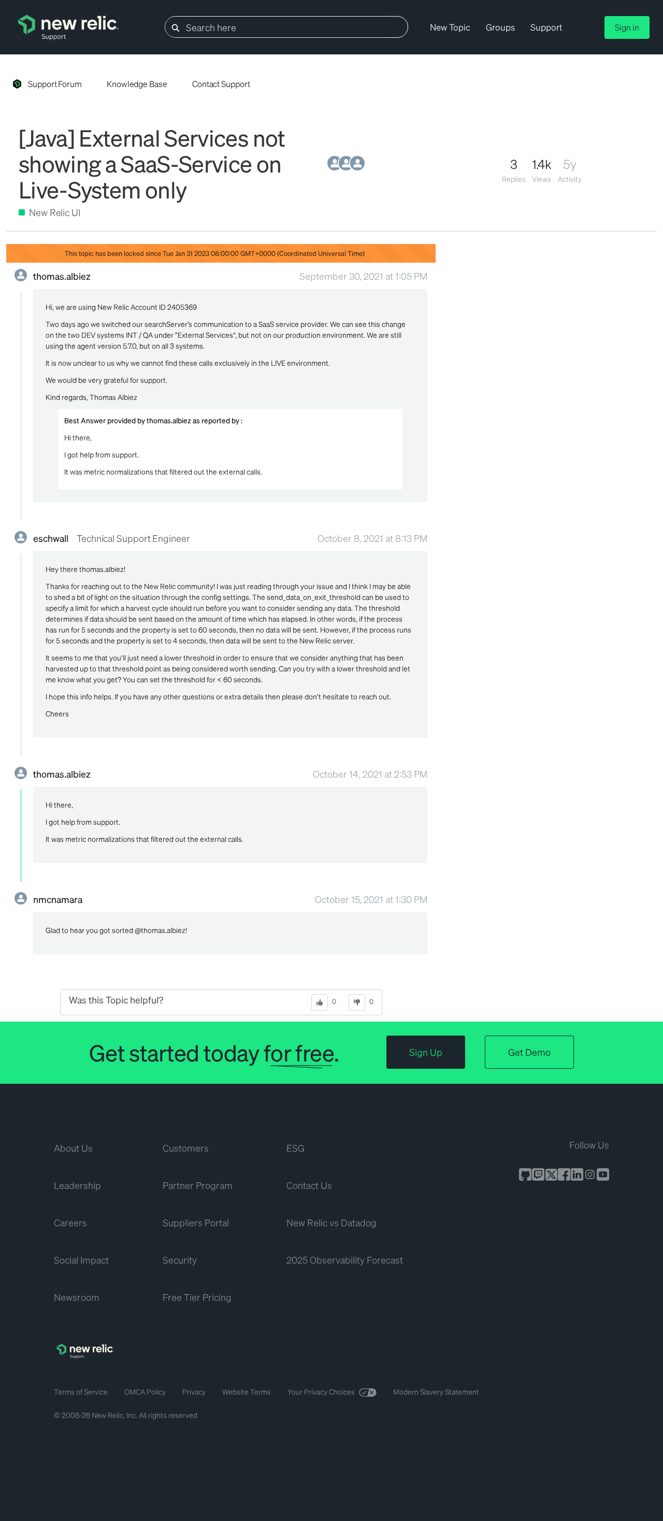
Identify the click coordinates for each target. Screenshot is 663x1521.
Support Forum (55, 83)
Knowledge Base (137, 83)
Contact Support (221, 83)
